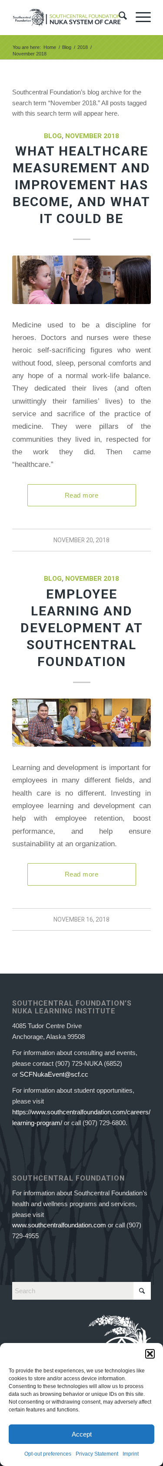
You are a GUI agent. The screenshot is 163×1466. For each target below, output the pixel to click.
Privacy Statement (97, 1454)
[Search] (118, 17)
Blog (53, 136)
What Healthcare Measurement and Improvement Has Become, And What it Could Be (81, 184)
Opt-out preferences (47, 1454)
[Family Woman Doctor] (81, 280)
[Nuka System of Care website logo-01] (67, 17)
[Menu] (139, 17)
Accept (82, 1434)
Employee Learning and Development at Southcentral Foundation (81, 627)
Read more (81, 495)
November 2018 (92, 136)
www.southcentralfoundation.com (59, 1225)
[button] (150, 1353)
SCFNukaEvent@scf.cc (54, 1074)
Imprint (131, 1454)
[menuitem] (118, 17)
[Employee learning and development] (81, 723)
